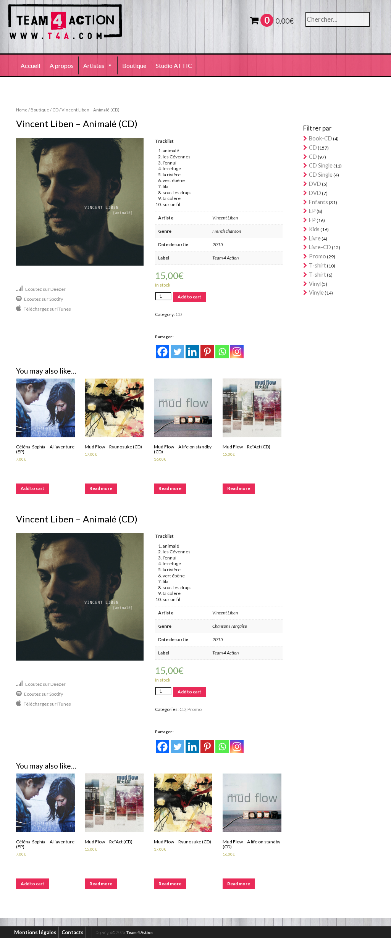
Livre (315, 238)
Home (21, 109)
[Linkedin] (192, 351)
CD (55, 109)
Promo (194, 709)
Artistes (93, 65)
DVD (315, 184)
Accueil (30, 65)
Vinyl (315, 283)
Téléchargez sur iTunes (47, 309)
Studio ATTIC (174, 65)
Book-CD (320, 138)
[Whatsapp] (222, 351)
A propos (62, 65)
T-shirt (317, 265)
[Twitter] (177, 351)
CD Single (321, 165)
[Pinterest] (207, 351)
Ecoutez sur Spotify (43, 299)
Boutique (134, 65)
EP (312, 211)
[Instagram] (237, 351)
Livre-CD (320, 247)
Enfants (318, 202)
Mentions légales (35, 932)
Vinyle (316, 292)
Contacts (72, 932)
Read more (100, 488)
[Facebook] (162, 351)
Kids (314, 229)
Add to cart (189, 297)
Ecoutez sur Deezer (45, 289)
